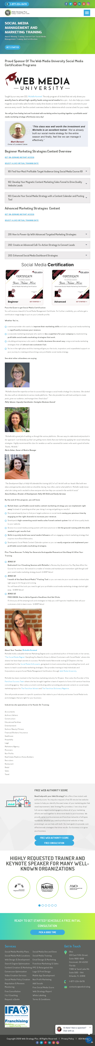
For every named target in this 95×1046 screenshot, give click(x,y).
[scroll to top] (92, 1042)
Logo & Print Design (42, 971)
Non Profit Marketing (42, 979)
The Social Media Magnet (15, 657)
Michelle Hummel (35, 96)
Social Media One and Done (45, 951)
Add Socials (38, 983)
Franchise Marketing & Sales (46, 963)
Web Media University (68, 671)
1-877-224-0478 (18, 4)
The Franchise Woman (29, 688)
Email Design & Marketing (44, 959)
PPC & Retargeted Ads (43, 967)
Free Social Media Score (43, 987)
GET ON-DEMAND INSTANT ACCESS (19, 157)
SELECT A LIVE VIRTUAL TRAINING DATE (22, 163)
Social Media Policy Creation (17, 979)
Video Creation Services (15, 975)
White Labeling (39, 995)
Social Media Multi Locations (17, 955)
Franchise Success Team (14, 681)
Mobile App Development (44, 975)
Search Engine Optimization (17, 963)
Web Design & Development (17, 959)
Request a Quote (12, 999)
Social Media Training (42, 955)
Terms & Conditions (41, 999)
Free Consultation (13, 991)
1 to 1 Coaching (11, 995)
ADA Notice (83, 1038)
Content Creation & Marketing (18, 967)
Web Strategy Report (42, 991)
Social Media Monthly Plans (17, 951)
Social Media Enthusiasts (30, 664)
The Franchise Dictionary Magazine (55, 688)
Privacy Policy (67, 1038)
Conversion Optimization (16, 971)
